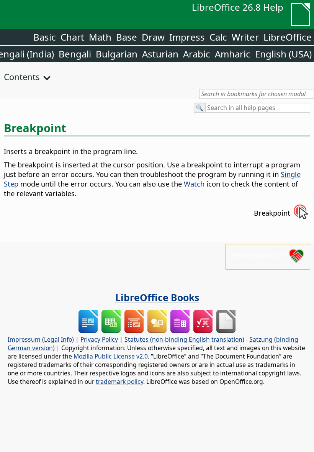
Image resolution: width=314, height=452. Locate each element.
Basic (44, 37)
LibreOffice (287, 37)
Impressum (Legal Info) (41, 339)
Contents (22, 76)
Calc (218, 37)
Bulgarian (116, 53)
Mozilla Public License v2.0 (111, 356)
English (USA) (283, 53)
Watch (194, 183)
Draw (153, 37)
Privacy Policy (99, 339)
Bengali (75, 53)
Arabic (196, 53)
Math (100, 37)
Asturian (160, 53)
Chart (72, 37)
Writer (245, 37)
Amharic (232, 53)
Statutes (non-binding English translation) (184, 339)
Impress (187, 37)
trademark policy (119, 381)
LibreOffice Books (157, 297)
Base (126, 37)
